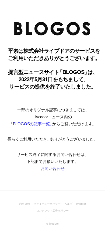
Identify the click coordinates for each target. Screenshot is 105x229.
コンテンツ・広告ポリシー (52, 210)
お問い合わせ (53, 168)
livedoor (81, 204)
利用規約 (24, 204)
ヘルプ (68, 204)
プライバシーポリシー (47, 204)
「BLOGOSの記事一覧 (30, 123)
